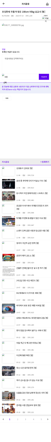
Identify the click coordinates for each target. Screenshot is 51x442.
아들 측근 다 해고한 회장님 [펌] (28, 342)
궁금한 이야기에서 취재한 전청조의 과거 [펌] (32, 207)
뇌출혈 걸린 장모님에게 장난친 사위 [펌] (32, 392)
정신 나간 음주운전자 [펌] (26, 367)
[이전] (3, 3)
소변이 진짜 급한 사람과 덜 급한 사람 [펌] (32, 230)
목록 (6, 98)
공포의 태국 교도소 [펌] (25, 255)
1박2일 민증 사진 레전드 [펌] (27, 280)
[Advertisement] (25, 129)
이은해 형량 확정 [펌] (24, 355)
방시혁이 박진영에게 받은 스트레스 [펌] (32, 193)
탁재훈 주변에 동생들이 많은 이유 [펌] (31, 218)
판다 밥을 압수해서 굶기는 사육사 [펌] (31, 330)
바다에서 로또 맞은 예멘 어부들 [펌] (30, 305)
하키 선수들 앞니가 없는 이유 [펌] (29, 380)
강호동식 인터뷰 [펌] (24, 168)
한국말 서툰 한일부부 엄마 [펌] (28, 405)
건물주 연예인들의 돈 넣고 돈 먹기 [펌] (31, 268)
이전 (3, 419)
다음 (47, 419)
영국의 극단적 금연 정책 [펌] (27, 243)
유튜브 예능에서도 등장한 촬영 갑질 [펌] (32, 317)
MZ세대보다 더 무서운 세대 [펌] (29, 293)
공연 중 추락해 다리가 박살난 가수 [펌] (31, 180)
